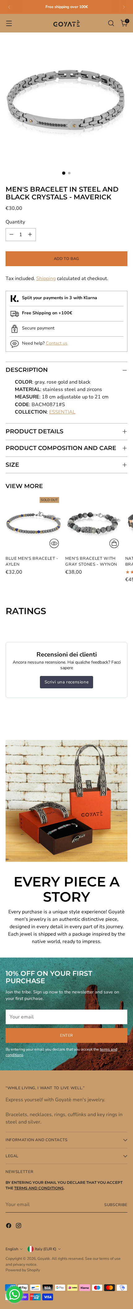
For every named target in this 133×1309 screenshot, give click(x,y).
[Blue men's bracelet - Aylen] (34, 522)
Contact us (56, 343)
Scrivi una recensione (67, 682)
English (12, 1249)
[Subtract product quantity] (11, 234)
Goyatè (43, 1258)
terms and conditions (39, 1188)
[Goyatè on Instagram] (19, 1226)
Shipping (46, 278)
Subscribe (115, 1204)
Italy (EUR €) (45, 1249)
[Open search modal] (111, 23)
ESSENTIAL (62, 412)
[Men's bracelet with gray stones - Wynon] (93, 522)
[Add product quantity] (30, 234)
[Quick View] (54, 543)
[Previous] (9, 7)
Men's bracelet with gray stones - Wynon (91, 561)
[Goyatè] (66, 23)
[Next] (124, 7)
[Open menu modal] (8, 23)
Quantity (15, 222)
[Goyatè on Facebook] (9, 1226)
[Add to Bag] (114, 543)
